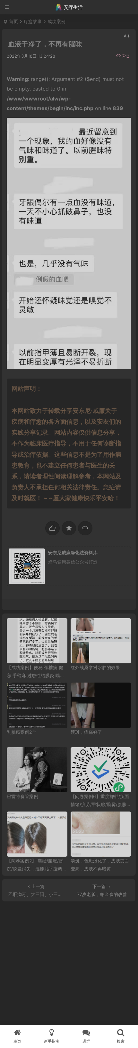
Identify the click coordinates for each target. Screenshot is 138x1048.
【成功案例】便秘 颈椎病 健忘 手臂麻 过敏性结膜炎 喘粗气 (36, 675)
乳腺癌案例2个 (21, 732)
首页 (13, 21)
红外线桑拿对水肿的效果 (95, 667)
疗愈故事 (33, 21)
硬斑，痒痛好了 (86, 732)
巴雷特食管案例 (22, 796)
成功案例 (56, 21)
